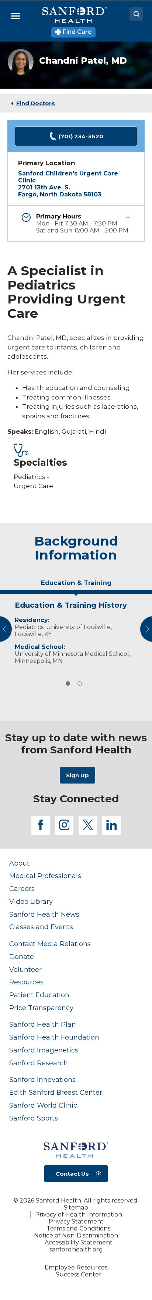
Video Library (31, 901)
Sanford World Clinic (43, 1105)
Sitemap (76, 1207)
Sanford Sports (33, 1118)
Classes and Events (41, 927)
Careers (22, 888)
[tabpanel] (76, 631)
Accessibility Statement (79, 1242)
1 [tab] (68, 683)
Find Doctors (35, 103)
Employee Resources (76, 1267)
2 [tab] (79, 683)
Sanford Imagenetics (43, 1050)
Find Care (76, 31)
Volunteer (25, 969)
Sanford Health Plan (42, 1024)
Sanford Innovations (42, 1079)
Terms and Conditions (78, 1228)
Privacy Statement (76, 1221)
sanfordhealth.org (76, 1249)
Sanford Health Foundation (54, 1037)
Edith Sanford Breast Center (55, 1092)
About (19, 863)
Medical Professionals (45, 875)
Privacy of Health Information (78, 1214)
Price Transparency (41, 1008)
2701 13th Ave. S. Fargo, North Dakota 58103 (59, 191)
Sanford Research (38, 1063)
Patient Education (39, 995)
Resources (26, 982)
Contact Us (72, 1173)
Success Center (78, 1274)
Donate (21, 956)
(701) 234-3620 (81, 136)
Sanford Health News (44, 914)
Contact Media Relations (50, 944)
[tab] (76, 585)
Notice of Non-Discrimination (76, 1235)
